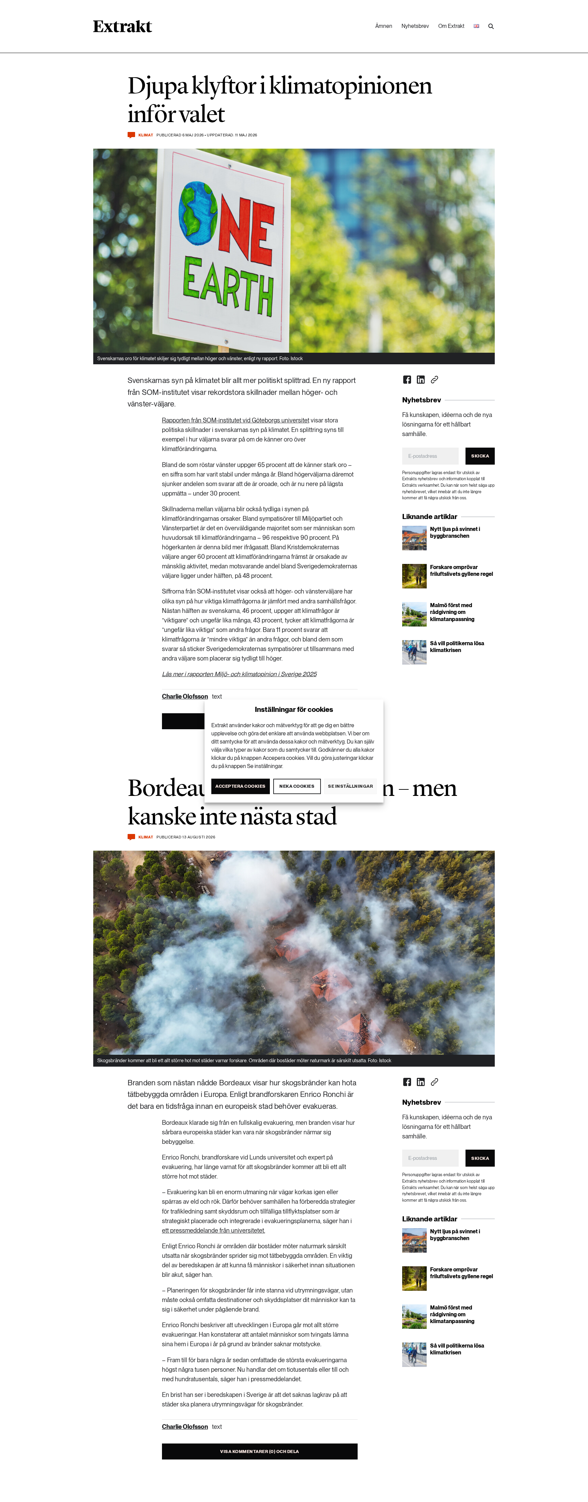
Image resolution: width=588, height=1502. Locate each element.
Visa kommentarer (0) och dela (259, 1451)
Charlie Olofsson (185, 696)
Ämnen (383, 26)
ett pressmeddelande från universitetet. (213, 1230)
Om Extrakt (451, 26)
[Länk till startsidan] (122, 28)
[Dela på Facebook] (407, 379)
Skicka (480, 455)
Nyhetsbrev (415, 26)
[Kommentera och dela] (131, 135)
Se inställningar (350, 786)
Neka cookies (296, 786)
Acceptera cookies (240, 786)
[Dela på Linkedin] (421, 379)
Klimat (145, 135)
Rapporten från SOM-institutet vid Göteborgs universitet (235, 420)
